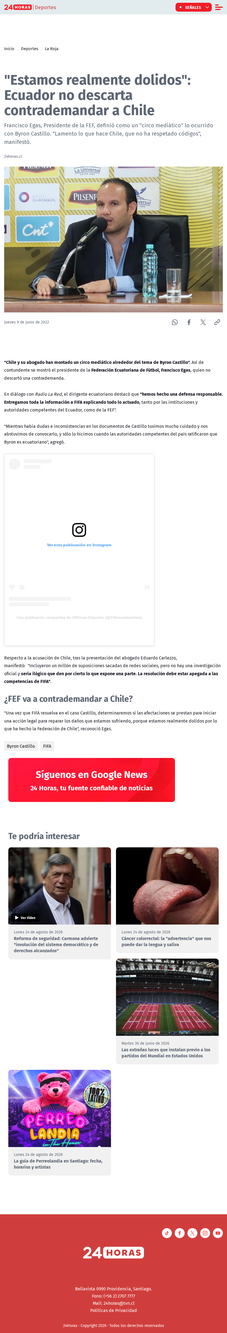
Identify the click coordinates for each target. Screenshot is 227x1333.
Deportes (29, 48)
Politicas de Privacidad (113, 1310)
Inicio (9, 48)
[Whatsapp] (174, 322)
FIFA (47, 746)
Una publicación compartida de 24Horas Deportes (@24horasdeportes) (79, 617)
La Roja (51, 48)
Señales (193, 7)
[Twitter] (203, 322)
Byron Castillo (21, 746)
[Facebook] (189, 322)
